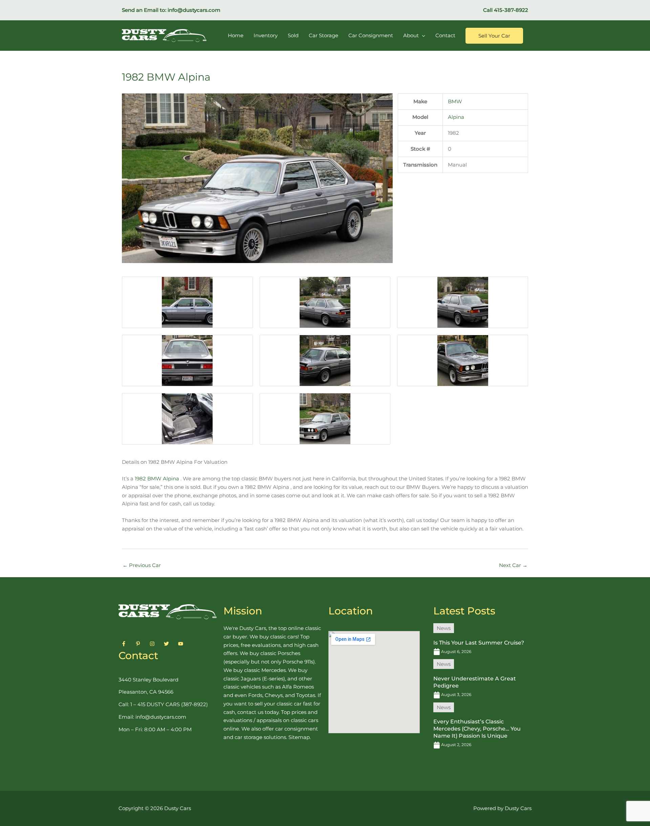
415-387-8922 (511, 10)
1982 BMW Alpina (156, 478)
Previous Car (142, 565)
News (444, 628)
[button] (494, 36)
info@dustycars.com (194, 10)
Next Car (513, 565)
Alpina (456, 117)
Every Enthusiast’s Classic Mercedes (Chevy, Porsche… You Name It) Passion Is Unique (477, 728)
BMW (455, 101)
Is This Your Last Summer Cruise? (478, 642)
